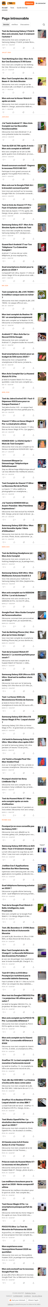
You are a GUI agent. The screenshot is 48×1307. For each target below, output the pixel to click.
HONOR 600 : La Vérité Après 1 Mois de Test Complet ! (17, 442)
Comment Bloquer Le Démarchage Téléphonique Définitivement (15, 463)
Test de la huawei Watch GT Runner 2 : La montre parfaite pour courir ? (18, 655)
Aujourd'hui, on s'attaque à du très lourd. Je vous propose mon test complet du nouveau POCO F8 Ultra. (18, 1233)
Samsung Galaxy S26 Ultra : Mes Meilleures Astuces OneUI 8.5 (17, 574)
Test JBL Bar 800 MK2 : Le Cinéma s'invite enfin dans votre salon (18, 1081)
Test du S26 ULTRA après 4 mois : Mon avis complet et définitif (18, 147)
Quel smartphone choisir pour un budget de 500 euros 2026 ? (18, 355)
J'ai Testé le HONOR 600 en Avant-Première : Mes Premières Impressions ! (17, 506)
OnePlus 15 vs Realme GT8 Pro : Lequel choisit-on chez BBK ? (17, 1101)
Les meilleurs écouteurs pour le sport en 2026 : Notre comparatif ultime (18, 1184)
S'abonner (29, 3)
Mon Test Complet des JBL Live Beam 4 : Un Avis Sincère (17, 79)
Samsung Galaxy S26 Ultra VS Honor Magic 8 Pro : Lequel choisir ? (18, 719)
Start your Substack (18, 1300)
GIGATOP (12, 45)
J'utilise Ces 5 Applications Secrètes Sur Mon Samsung (15, 867)
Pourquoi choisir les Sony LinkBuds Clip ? (14, 780)
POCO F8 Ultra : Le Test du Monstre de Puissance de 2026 (17, 1228)
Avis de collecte (37, 1296)
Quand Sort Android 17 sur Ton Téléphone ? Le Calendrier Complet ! (17, 247)
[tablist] (16, 24)
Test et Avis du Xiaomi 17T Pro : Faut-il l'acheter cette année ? (17, 206)
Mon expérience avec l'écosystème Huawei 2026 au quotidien (16, 1249)
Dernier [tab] (6, 24)
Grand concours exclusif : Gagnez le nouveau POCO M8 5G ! (18, 166)
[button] (4, 7)
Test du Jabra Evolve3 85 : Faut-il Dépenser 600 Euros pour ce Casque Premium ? (18, 401)
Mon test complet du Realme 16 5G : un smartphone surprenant (17, 315)
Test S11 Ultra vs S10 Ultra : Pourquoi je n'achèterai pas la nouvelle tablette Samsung (16, 976)
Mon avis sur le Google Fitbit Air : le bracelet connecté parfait (18, 186)
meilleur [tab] (15, 24)
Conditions (27, 1296)
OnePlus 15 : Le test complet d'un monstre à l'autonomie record (18, 1061)
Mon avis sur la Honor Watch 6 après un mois (17, 99)
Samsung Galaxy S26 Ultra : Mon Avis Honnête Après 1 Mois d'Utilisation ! (17, 528)
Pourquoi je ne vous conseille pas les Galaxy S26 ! (18, 827)
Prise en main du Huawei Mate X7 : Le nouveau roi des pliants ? (18, 1163)
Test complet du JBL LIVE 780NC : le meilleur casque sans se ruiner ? (18, 295)
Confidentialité (18, 1296)
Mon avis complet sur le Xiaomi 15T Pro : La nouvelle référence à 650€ (17, 1040)
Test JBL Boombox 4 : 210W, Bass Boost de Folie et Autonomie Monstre (18, 931)
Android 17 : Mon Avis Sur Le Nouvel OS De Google (15, 335)
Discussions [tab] (24, 24)
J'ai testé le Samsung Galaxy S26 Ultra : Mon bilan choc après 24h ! (18, 740)
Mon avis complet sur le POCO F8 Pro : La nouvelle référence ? (18, 1019)
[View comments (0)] (14, 48)
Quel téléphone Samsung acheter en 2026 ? (18, 886)
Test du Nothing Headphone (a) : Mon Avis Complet (17, 554)
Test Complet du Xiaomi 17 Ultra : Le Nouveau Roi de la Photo (18, 484)
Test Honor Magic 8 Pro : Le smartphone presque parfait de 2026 (17, 1207)
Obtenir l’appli (33, 1300)
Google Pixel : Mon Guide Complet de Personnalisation (18, 613)
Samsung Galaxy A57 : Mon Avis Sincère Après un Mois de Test (17, 226)
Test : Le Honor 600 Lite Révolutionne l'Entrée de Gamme (17, 698)
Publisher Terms (30, 1293)
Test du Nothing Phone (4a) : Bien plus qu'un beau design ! (18, 633)
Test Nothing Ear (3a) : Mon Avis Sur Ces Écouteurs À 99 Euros (17, 60)
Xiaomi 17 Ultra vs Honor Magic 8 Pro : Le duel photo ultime (18, 422)
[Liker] (3, 72)
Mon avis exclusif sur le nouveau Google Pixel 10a (18, 1270)
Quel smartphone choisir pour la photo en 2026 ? (17, 268)
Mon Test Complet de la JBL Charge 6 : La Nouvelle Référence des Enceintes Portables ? (18, 953)
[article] (24, 39)
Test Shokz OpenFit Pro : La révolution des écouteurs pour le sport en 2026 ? (18, 1122)
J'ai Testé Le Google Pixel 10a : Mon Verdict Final (16, 760)
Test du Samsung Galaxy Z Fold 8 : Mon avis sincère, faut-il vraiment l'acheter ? (18, 34)
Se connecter (41, 3)
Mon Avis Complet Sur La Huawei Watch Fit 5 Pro (18, 375)
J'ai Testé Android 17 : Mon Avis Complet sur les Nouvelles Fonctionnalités (17, 126)
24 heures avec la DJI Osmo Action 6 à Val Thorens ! (15, 1143)
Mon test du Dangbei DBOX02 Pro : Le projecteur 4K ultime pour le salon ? (18, 998)
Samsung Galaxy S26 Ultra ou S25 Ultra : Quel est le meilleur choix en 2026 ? (18, 677)
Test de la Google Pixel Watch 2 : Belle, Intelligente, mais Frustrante (17, 908)
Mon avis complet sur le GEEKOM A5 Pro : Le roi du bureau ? (18, 594)
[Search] (43, 24)
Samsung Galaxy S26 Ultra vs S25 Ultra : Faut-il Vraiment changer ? (18, 847)
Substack (11, 1304)
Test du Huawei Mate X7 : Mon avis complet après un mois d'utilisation (16, 801)
